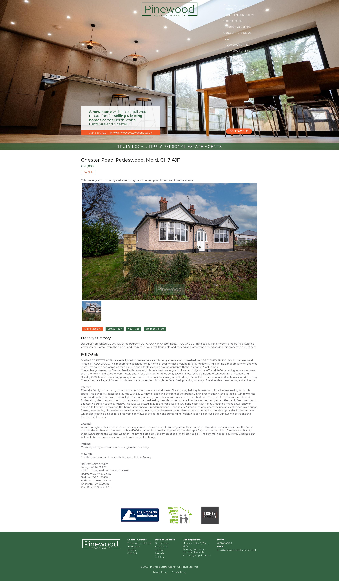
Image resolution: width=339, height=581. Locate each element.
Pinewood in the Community (235, 7)
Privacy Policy (244, 14)
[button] (224, 79)
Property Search (234, 62)
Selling (247, 68)
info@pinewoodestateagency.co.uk (131, 132)
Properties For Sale (237, 50)
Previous (77, 313)
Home (227, 74)
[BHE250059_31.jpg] (169, 241)
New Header (244, 74)
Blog (226, 14)
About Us (244, 32)
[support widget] (331, 574)
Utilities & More (155, 328)
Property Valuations (237, 26)
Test (226, 38)
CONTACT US (239, 131)
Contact (229, 32)
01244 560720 (224, 543)
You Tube (133, 328)
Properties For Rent (237, 44)
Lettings (229, 56)
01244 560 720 (97, 132)
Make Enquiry (92, 328)
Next (261, 313)
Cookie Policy (233, 20)
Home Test (231, 68)
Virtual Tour (115, 328)
